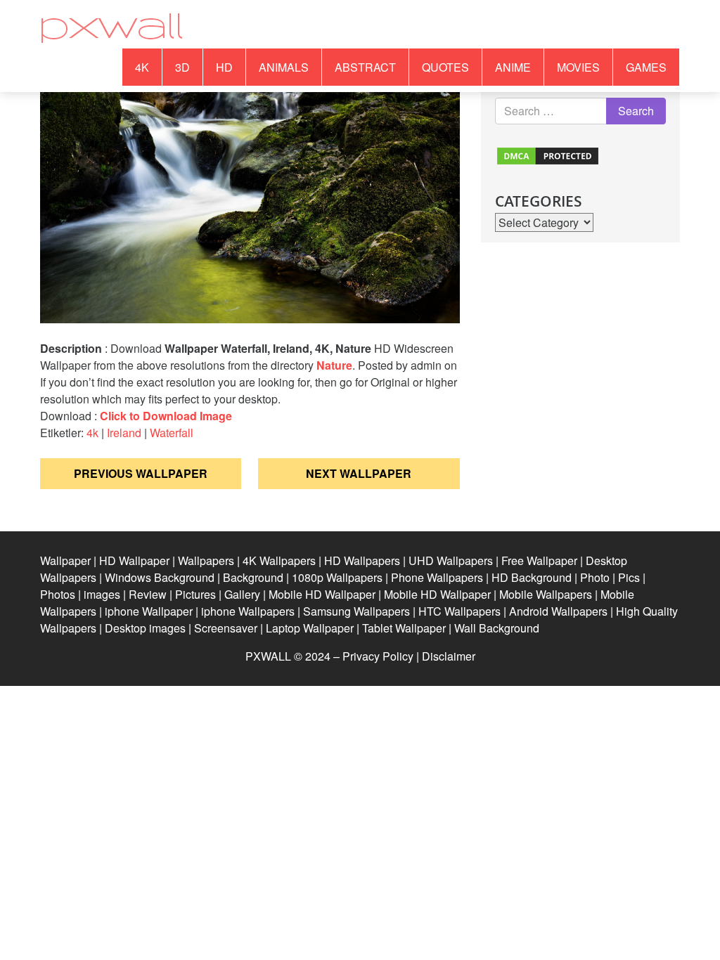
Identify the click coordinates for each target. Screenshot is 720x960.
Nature (334, 365)
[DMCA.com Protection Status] (547, 154)
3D (182, 67)
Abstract (365, 67)
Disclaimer (448, 656)
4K (142, 67)
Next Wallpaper (358, 473)
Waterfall (171, 432)
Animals (284, 67)
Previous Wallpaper (140, 473)
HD (224, 67)
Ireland (124, 432)
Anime (513, 67)
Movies (578, 67)
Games (646, 67)
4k (92, 432)
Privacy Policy (377, 656)
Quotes (445, 67)
